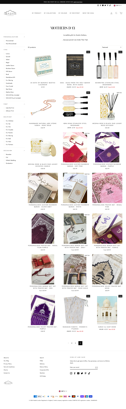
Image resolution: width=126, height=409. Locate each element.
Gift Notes (43, 376)
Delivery (42, 364)
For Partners (9, 144)
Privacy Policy (8, 364)
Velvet (7, 59)
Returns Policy (44, 367)
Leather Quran (10, 65)
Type (5, 50)
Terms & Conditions (9, 367)
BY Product (36, 13)
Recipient (8, 117)
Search (42, 358)
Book (7, 74)
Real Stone (9, 89)
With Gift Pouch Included (13, 98)
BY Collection (50, 13)
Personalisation (11, 37)
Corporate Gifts (44, 370)
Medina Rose (9, 92)
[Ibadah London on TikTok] (89, 373)
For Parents (9, 133)
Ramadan (8, 154)
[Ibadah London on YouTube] (78, 373)
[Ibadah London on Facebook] (75, 373)
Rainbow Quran (10, 68)
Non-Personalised (11, 44)
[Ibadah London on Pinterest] (85, 373)
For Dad (8, 139)
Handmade (9, 83)
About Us (6, 358)
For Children (9, 121)
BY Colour (63, 13)
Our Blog (6, 361)
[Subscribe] (96, 367)
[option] (63, 2)
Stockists (42, 373)
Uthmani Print (10, 111)
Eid (7, 157)
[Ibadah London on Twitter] (82, 373)
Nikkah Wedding (11, 160)
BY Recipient (75, 13)
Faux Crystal (9, 86)
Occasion (8, 150)
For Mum (8, 141)
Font (6, 104)
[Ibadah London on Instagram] (71, 373)
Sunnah (8, 57)
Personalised (9, 41)
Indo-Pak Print (10, 108)
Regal (7, 62)
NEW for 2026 (88, 13)
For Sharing (9, 80)
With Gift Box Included (12, 95)
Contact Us (7, 373)
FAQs (41, 361)
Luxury (8, 54)
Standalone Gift (10, 77)
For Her (8, 124)
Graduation (9, 163)
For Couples (9, 130)
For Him (8, 127)
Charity (6, 370)
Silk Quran (9, 71)
